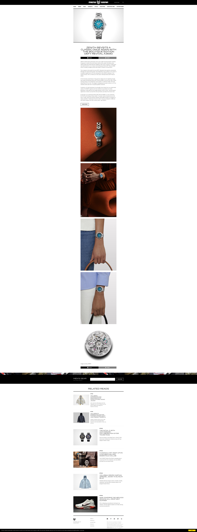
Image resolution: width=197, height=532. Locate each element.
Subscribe (119, 379)
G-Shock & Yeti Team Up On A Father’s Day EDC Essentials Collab (111, 454)
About (91, 518)
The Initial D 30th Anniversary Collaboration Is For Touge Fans (109, 433)
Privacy (92, 524)
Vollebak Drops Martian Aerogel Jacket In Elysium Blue (111, 476)
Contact (92, 520)
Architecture (111, 6)
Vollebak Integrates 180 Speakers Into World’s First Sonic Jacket (97, 398)
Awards (92, 526)
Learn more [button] (82, 530)
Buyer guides (120, 6)
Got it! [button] (192, 530)
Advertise (92, 522)
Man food (102, 6)
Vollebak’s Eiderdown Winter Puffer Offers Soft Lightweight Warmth (98, 415)
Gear (74, 6)
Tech (84, 6)
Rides (79, 6)
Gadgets (90, 6)
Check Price (84, 104)
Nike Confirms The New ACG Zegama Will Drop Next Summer (111, 499)
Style (96, 6)
